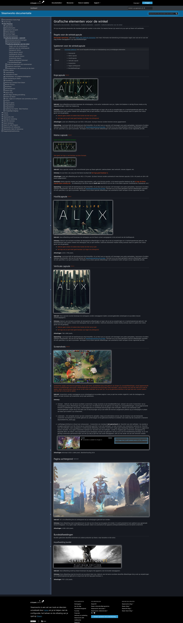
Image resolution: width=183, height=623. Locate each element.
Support (96, 3)
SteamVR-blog (126, 608)
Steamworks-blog (127, 604)
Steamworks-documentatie (61, 25)
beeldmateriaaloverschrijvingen (95, 127)
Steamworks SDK (79, 617)
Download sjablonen (70, 49)
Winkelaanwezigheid (80, 608)
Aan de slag (77, 606)
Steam (39, 616)
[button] (137, 3)
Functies (76, 611)
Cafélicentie (77, 620)
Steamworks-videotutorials (99, 611)
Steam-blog (125, 606)
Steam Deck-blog (127, 611)
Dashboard (33, 8)
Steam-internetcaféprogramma (100, 606)
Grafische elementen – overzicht (90, 25)
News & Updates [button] (83, 3)
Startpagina (77, 604)
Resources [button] (70, 3)
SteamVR (93, 604)
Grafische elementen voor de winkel (111, 25)
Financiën (77, 613)
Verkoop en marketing (80, 615)
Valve (46, 610)
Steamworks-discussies (97, 608)
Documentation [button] (57, 3)
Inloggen (147, 3)
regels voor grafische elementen (86, 37)
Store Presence (75, 25)
